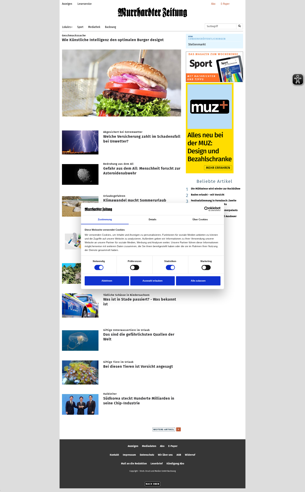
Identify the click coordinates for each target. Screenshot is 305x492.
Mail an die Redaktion (134, 463)
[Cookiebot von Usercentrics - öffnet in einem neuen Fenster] (206, 209)
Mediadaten (149, 446)
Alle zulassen (198, 280)
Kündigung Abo (175, 463)
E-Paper (225, 4)
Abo (213, 4)
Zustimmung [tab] (105, 219)
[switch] (134, 267)
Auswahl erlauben (152, 280)
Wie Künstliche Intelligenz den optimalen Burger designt (113, 40)
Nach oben (152, 483)
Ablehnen (107, 280)
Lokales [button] (66, 27)
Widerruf (190, 454)
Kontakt (114, 454)
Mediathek (94, 27)
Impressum (129, 454)
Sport (80, 27)
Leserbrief (157, 463)
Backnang (110, 27)
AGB (178, 454)
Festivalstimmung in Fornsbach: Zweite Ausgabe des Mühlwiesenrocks (213, 202)
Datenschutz (147, 454)
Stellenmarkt (197, 44)
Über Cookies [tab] (200, 219)
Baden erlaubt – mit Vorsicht (207, 194)
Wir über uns (165, 454)
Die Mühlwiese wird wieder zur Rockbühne (215, 188)
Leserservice (85, 4)
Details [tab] (152, 219)
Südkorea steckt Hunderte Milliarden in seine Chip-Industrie (138, 400)
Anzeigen (67, 4)
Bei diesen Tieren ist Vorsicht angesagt (138, 366)
